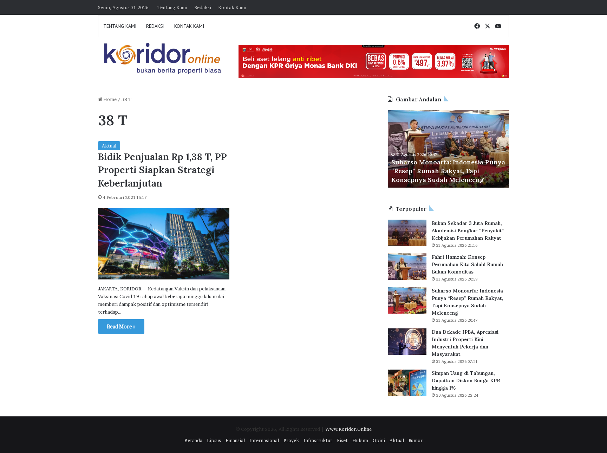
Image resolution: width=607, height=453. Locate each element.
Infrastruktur (318, 440)
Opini (379, 440)
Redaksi (202, 7)
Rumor (416, 440)
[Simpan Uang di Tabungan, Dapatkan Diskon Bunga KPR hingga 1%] (407, 383)
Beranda (193, 440)
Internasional (264, 440)
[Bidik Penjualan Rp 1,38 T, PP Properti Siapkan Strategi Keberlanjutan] (163, 243)
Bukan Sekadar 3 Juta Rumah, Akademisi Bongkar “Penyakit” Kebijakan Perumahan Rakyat (468, 230)
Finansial (235, 440)
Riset (342, 440)
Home (109, 99)
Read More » (121, 326)
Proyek (291, 440)
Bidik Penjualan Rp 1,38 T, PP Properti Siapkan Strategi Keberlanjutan (162, 170)
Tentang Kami (172, 7)
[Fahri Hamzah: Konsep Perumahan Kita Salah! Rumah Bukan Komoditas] (407, 266)
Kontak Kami (232, 7)
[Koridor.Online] (163, 58)
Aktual (109, 146)
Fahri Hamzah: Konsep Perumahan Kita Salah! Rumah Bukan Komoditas (467, 264)
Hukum (360, 440)
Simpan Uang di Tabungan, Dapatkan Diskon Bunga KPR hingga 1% (466, 380)
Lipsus (214, 440)
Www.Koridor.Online (348, 429)
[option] (448, 149)
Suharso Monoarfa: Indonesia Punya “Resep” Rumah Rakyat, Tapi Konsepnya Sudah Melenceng (448, 171)
